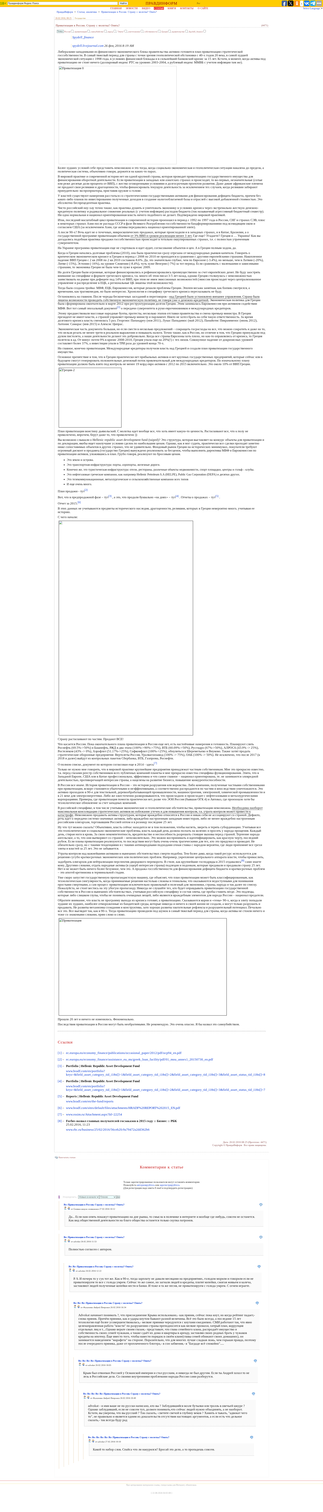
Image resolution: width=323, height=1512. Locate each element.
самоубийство (97, 31)
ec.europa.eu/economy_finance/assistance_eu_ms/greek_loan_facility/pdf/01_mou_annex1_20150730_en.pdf (139, 1059)
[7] (60, 1114)
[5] (60, 1096)
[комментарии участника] (68, 1209)
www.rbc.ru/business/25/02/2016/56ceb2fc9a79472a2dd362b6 (108, 1129)
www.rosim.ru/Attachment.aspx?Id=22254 (94, 1114)
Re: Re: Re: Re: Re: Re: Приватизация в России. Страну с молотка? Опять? (128, 1437)
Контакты (186, 8)
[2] (60, 1059)
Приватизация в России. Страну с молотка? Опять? (129, 11)
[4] (60, 1081)
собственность (150, 31)
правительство (178, 31)
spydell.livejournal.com (88, 46)
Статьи (158, 8)
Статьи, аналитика (87, 11)
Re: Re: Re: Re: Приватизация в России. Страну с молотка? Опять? (114, 1360)
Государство (80, 18)
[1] (60, 1053)
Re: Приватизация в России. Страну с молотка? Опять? (94, 1204)
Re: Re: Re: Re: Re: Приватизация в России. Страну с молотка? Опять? (121, 1393)
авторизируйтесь (146, 1185)
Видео (146, 8)
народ (110, 31)
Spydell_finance (196, 31)
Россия (67, 31)
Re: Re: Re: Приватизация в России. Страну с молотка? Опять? (107, 1303)
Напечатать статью (67, 1157)
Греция (165, 31)
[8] (60, 1121)
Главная (116, 8)
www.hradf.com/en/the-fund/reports (89, 1101)
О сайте (203, 8)
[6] (60, 1108)
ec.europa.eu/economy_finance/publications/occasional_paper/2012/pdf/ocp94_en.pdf (124, 1053)
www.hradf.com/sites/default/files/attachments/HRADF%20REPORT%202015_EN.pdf (123, 1108)
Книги (172, 8)
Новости (132, 8)
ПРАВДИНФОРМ (161, 3)
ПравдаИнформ (65, 11)
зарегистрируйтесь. (170, 1185)
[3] (60, 1066)
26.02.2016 (60, 18)
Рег (198, 3)
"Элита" (120, 31)
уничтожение (134, 31)
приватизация (81, 31)
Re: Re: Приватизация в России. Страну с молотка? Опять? (101, 1266)
